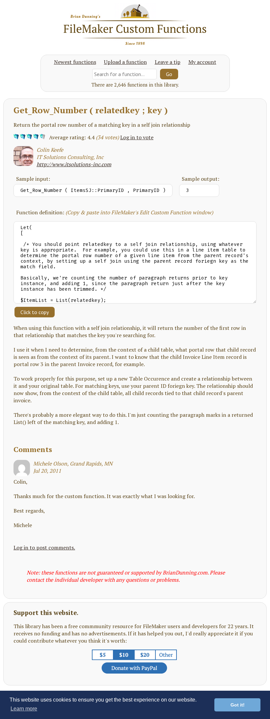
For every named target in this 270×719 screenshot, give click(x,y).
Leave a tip (167, 62)
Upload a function (125, 62)
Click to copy (34, 312)
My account (202, 62)
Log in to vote (136, 137)
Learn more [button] (24, 708)
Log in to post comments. (44, 547)
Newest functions (75, 62)
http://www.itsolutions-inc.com (74, 164)
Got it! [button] (237, 704)
